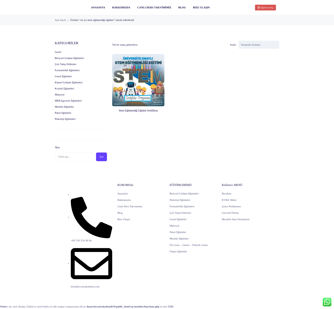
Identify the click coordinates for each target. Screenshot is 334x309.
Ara (57, 147)
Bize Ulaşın (201, 7)
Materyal (174, 225)
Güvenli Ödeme (230, 212)
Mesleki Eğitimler (179, 238)
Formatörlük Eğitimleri (182, 206)
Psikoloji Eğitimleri (180, 200)
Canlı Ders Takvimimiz (154, 7)
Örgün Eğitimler (178, 251)
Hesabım (226, 193)
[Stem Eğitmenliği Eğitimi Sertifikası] (138, 80)
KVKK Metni (229, 200)
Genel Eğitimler (178, 219)
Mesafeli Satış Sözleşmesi (235, 219)
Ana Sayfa (60, 20)
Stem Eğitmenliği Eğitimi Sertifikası (138, 110)
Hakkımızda (121, 7)
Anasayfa (98, 7)
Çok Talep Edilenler (180, 212)
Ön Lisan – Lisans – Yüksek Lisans (189, 245)
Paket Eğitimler (178, 232)
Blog (182, 7)
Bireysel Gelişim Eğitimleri (184, 193)
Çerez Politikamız (231, 206)
